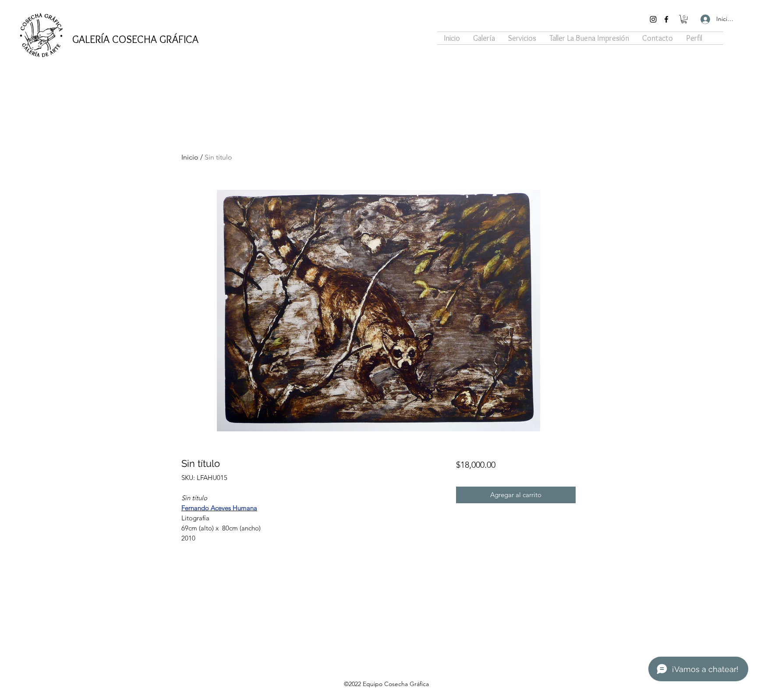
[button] (684, 19)
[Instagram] (653, 19)
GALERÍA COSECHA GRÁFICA (135, 39)
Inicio (189, 157)
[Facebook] (666, 19)
